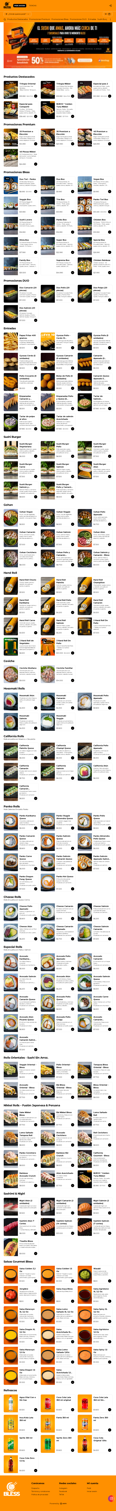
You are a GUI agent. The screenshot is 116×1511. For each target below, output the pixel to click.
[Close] (110, 731)
